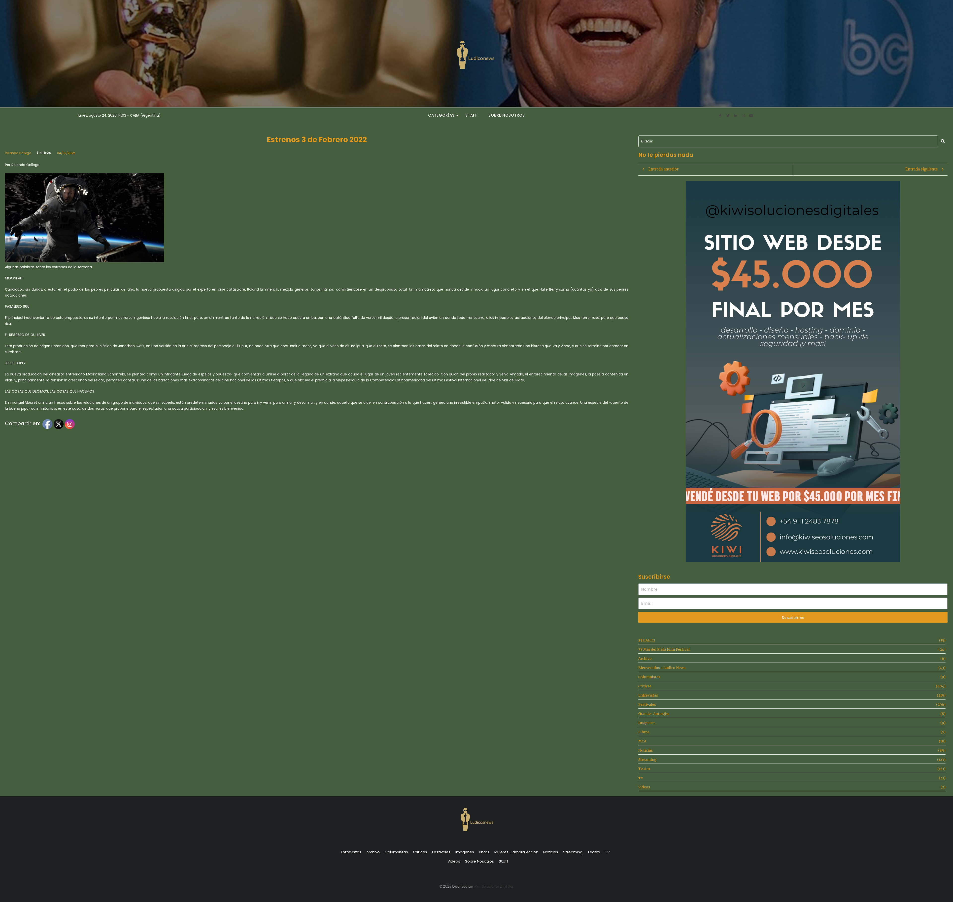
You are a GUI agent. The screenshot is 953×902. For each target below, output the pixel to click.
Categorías (441, 115)
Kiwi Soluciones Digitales (494, 886)
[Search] (943, 141)
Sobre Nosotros (506, 115)
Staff (471, 115)
